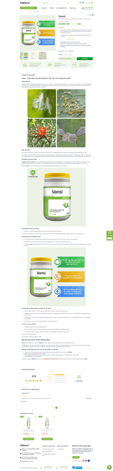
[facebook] (92, 15)
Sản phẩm (44, 8)
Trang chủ (22, 11)
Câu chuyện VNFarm (61, 8)
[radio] (58, 21)
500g (66, 51)
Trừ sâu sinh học (30, 11)
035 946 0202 (64, 467)
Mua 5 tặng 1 (70, 51)
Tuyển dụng (73, 8)
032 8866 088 (89, 7)
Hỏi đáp (52, 8)
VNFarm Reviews (89, 468)
